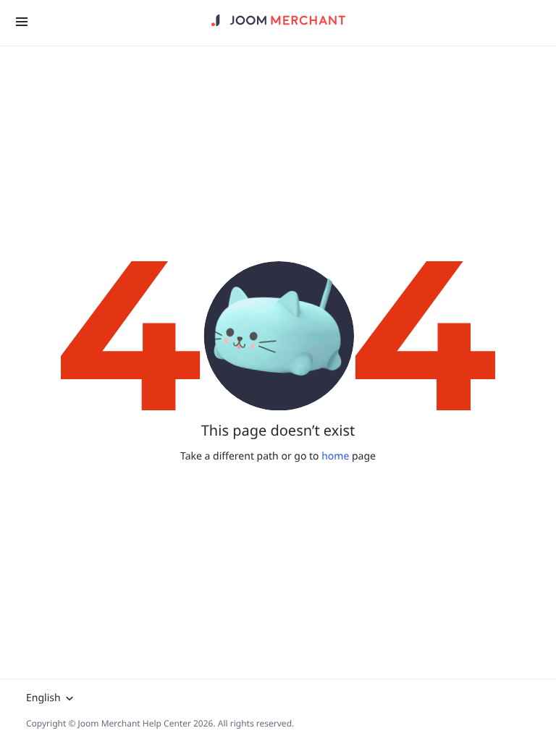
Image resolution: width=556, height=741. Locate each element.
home (335, 456)
